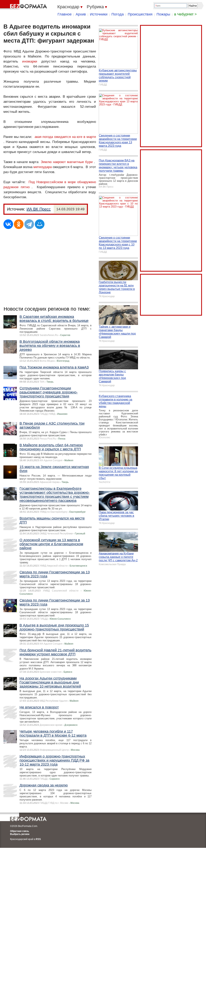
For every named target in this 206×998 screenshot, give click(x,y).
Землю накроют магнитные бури (67, 162)
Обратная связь (19, 831)
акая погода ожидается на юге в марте (65, 137)
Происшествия (140, 14)
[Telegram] (29, 224)
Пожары (163, 14)
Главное (65, 14)
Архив (81, 14)
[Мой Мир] (39, 224)
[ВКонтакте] (8, 224)
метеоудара (42, 167)
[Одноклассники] (19, 224)
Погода (117, 14)
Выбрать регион (19, 834)
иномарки (29, 61)
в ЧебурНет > (185, 14)
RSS (38, 839)
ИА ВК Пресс (39, 209)
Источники (98, 14)
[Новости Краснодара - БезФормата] (24, 5)
